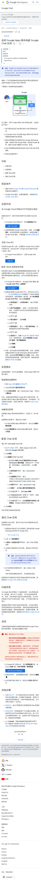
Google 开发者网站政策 (14, 749)
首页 (3, 28)
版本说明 (4, 795)
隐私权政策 (9, 872)
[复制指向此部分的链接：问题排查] (12, 587)
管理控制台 (5, 810)
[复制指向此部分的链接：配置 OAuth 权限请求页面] (25, 267)
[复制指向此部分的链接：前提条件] (12, 184)
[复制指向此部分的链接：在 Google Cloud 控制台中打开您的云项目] (3, 212)
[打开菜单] (3, 2)
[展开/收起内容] (9, 49)
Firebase (4, 855)
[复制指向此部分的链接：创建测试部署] (15, 410)
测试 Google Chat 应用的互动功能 (16, 580)
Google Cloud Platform (8, 858)
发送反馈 (6, 36)
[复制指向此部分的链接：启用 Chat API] (15, 242)
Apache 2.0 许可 (23, 747)
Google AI (4, 861)
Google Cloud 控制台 (8, 816)
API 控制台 (11, 448)
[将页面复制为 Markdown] (20, 43)
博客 (3, 827)
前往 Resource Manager (15, 671)
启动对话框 (9, 711)
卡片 (18, 592)
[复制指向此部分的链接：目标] (8, 161)
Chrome (4, 852)
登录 (37, 2)
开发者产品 (5, 792)
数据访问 (19, 294)
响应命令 (8, 705)
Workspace (22, 2)
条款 (3, 872)
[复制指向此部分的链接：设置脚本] (12, 367)
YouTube (4, 836)
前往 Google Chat (13, 535)
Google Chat (7, 8)
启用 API (10, 261)
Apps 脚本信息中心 (7, 813)
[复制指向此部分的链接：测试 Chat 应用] (19, 518)
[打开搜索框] (33, 2)
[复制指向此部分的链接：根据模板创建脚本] (19, 380)
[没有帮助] (19, 32)
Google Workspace (11, 28)
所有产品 (4, 864)
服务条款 (4, 801)
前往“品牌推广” (12, 288)
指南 (30, 28)
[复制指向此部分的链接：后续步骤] (12, 690)
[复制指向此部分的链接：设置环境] (12, 204)
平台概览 (4, 789)
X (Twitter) (5, 833)
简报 (3, 830)
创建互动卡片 (9, 695)
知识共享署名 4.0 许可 (31, 745)
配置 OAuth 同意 (12, 360)
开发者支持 (5, 798)
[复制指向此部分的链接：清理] (8, 622)
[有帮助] (16, 32)
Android (4, 849)
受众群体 (11, 294)
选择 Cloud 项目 (12, 226)
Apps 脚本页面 (17, 384)
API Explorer (5, 819)
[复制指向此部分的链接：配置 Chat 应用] (19, 439)
